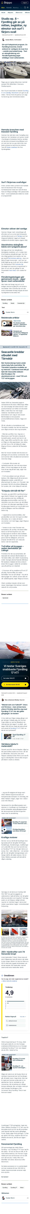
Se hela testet (13, 684)
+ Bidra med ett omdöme (9, 981)
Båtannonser (19, 12)
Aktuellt (3, 12)
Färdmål (8, 7)
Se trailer (9, 678)
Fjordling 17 (14, 1187)
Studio (12, 303)
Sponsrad (5, 598)
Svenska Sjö (19, 264)
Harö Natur (12, 270)
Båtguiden (10, 12)
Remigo (19, 236)
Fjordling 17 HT (15, 728)
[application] (15, 70)
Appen (22, 7)
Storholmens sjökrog (14, 258)
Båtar (3, 7)
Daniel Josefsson (12, 147)
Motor (22, 1187)
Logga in (25, 2)
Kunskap (16, 7)
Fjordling (5, 303)
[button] (15, 70)
